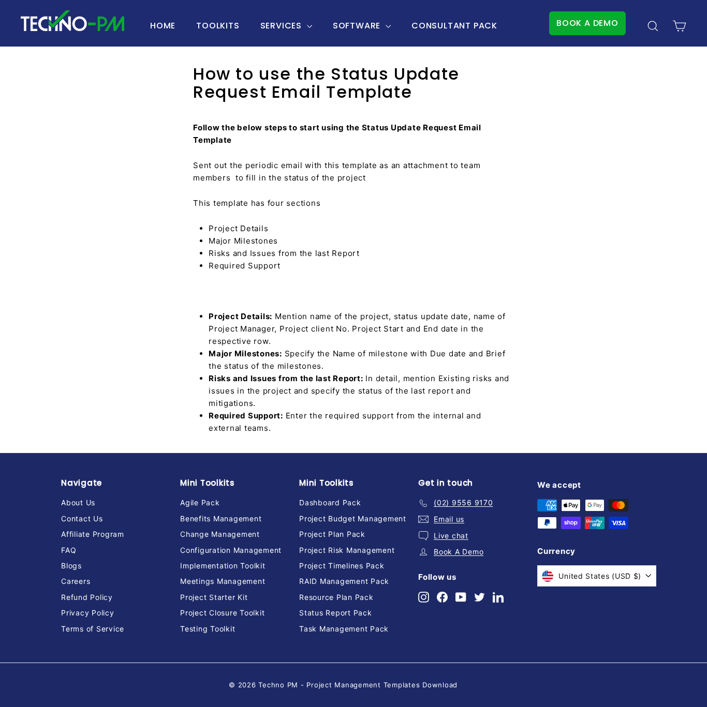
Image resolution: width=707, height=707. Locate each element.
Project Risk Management (346, 550)
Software (358, 26)
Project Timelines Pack (342, 565)
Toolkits (217, 26)
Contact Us (82, 518)
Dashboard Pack (330, 502)
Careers (75, 581)
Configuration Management (231, 550)
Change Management (220, 534)
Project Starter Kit (213, 597)
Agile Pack (200, 502)
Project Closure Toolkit (222, 612)
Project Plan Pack (332, 534)
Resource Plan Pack (336, 597)
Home (162, 26)
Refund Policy (87, 597)
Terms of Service (92, 628)
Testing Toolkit (207, 628)
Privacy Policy (87, 612)
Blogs (71, 565)
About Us (78, 502)
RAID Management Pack (344, 581)
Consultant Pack (454, 26)
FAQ (68, 550)
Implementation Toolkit (223, 565)
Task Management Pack (344, 628)
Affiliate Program (92, 534)
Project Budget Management (352, 518)
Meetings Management (222, 581)
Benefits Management (220, 518)
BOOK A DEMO (587, 23)
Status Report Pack (335, 612)
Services (282, 26)
